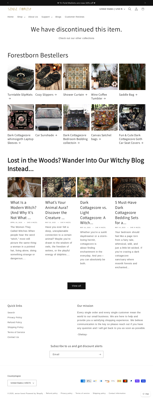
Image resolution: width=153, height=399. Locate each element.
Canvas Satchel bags (101, 137)
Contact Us (13, 337)
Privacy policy (66, 393)
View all (76, 286)
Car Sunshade (44, 135)
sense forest (20, 393)
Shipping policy (99, 393)
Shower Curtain (73, 94)
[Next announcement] (145, 3)
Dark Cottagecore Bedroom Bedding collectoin (75, 139)
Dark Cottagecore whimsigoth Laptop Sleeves (21, 139)
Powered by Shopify (34, 393)
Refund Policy (15, 322)
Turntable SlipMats (20, 94)
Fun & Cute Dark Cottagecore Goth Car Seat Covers (130, 139)
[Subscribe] (100, 354)
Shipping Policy (16, 327)
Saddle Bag (126, 94)
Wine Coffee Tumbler (99, 96)
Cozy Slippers (44, 94)
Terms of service (83, 393)
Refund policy (52, 393)
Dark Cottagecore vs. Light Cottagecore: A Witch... (93, 212)
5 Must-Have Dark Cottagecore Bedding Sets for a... (126, 212)
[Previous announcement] (8, 3)
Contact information (117, 393)
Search (11, 312)
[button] (21, 17)
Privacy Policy (15, 317)
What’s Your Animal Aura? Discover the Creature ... (56, 210)
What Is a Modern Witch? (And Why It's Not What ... (23, 210)
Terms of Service (16, 332)
